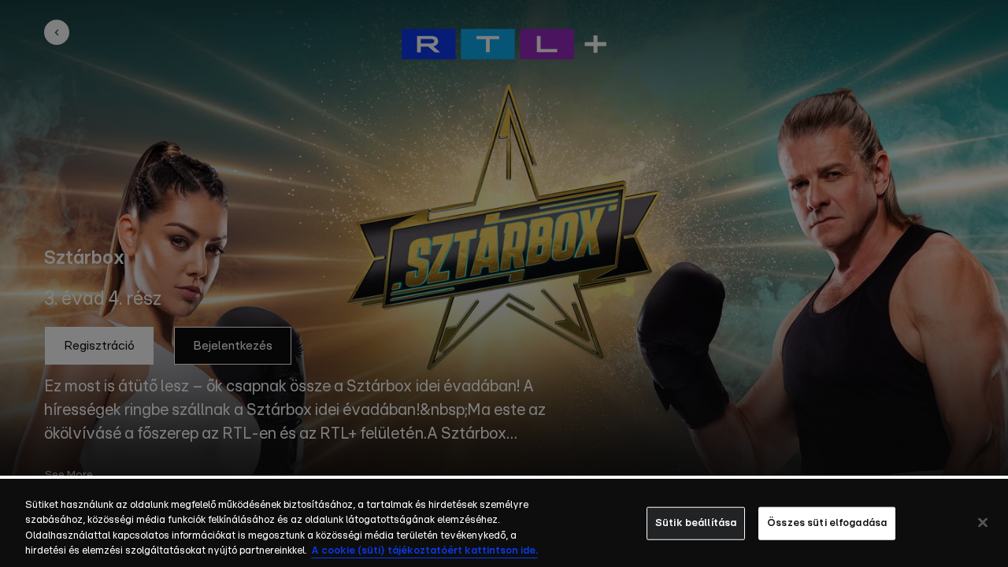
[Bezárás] (982, 522)
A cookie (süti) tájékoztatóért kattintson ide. (424, 551)
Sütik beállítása (695, 523)
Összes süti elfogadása (827, 523)
